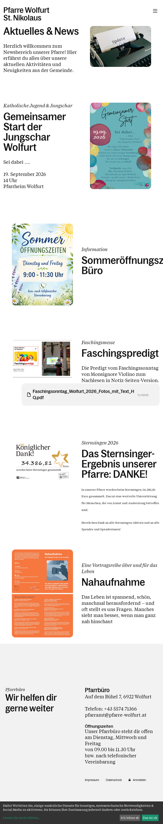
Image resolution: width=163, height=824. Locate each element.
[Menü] (155, 10)
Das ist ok (150, 818)
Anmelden (139, 779)
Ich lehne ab (130, 818)
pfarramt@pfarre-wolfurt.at (115, 715)
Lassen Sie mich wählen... (22, 818)
